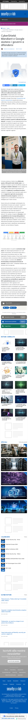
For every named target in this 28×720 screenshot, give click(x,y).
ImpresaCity (22, 1)
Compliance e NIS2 (6, 484)
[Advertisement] (14, 643)
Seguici (23, 326)
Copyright (5, 684)
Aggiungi (23, 321)
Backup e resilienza (6, 470)
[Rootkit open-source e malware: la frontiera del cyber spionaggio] (21, 399)
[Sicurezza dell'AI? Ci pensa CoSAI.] (7, 399)
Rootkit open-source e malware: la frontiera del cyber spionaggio (21, 405)
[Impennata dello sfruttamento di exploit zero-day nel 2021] (21, 342)
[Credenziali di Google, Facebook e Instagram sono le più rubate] (21, 412)
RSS (24, 684)
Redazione (22, 680)
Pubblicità (12, 684)
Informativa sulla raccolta (8, 718)
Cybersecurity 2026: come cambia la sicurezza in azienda (14, 497)
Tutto (25, 536)
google (6, 307)
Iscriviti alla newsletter (14, 661)
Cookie (11, 708)
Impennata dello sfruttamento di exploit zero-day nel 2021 (20, 348)
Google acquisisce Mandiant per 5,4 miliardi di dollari (7, 363)
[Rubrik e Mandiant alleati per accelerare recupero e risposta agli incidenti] (21, 384)
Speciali (9, 680)
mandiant (14, 307)
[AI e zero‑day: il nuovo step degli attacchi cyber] (21, 357)
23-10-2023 (19, 48)
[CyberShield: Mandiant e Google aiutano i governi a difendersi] (7, 342)
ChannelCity (14, 1)
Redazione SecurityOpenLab (9, 48)
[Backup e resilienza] (14, 464)
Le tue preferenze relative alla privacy (14, 716)
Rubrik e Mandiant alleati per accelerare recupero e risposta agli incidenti (20, 391)
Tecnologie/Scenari (22, 82)
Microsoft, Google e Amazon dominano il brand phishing (20, 376)
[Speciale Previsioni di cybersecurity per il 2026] (14, 506)
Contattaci (18, 684)
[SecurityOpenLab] (8, 13)
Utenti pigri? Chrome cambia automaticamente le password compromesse (7, 391)
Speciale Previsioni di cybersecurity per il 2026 (13, 512)
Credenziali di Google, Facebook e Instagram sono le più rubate (21, 419)
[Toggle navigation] (25, 14)
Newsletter (5, 19)
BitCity (6, 669)
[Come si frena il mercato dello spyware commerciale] (7, 412)
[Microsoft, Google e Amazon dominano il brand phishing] (21, 370)
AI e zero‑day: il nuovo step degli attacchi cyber (21, 362)
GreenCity (14, 672)
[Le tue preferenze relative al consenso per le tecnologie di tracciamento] (21, 719)
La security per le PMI (7, 455)
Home (3, 28)
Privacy (16, 708)
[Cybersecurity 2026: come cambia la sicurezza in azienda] (14, 492)
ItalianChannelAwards (10, 675)
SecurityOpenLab (6, 672)
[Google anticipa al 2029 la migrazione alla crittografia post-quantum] (7, 370)
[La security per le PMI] (14, 450)
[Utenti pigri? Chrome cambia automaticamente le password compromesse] (7, 384)
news (8, 28)
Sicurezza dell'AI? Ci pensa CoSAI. (6, 405)
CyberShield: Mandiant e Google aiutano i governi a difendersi (6, 349)
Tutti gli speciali (23, 442)
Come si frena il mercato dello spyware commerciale (6, 419)
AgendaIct (20, 675)
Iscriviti (23, 317)
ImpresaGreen (22, 672)
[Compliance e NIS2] (14, 478)
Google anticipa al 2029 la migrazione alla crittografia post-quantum (6, 377)
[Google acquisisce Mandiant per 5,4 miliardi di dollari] (7, 357)
